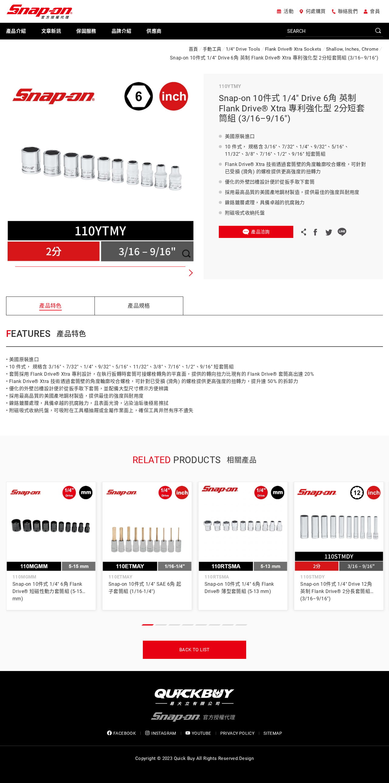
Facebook (315, 231)
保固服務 (86, 31)
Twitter (328, 231)
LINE (341, 231)
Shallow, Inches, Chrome (352, 49)
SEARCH (378, 31)
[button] (189, 272)
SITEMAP (272, 733)
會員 (375, 11)
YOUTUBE (201, 733)
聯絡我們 (348, 11)
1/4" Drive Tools (243, 49)
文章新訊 (51, 31)
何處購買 (316, 11)
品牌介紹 (122, 31)
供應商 (153, 31)
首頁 (193, 49)
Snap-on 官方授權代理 (39, 11)
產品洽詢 (260, 232)
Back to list (194, 649)
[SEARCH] (334, 31)
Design (246, 758)
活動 (289, 11)
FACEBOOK (124, 733)
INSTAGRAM (163, 733)
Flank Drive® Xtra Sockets (293, 49)
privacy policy (237, 733)
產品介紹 (16, 31)
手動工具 (212, 49)
